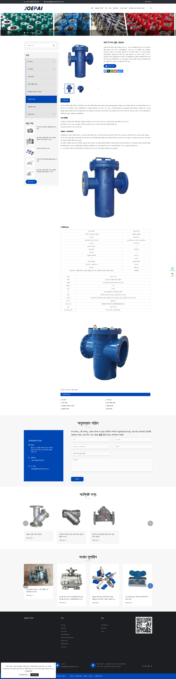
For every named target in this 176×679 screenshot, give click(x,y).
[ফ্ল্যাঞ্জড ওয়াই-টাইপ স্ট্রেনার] (38, 516)
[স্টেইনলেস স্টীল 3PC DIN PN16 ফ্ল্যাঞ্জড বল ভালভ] (30, 163)
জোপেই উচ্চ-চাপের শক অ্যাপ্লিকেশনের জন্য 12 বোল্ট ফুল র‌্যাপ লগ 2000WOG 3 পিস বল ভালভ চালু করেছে (38, 598)
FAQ (102, 631)
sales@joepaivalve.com (55, 2)
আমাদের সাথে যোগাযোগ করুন (136, 8)
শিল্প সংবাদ (103, 628)
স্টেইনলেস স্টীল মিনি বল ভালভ (43, 148)
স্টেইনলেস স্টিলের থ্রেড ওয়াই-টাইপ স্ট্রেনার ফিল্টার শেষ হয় (71, 535)
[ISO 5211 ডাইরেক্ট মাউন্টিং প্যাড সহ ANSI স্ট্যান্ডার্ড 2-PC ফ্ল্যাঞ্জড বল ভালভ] (30, 141)
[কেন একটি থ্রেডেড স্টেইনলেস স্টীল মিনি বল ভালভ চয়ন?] (104, 578)
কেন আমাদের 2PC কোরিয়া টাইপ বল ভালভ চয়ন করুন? (136, 598)
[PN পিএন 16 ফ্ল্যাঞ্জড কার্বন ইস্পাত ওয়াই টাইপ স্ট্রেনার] (104, 516)
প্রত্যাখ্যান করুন (23, 675)
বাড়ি (92, 8)
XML (90, 676)
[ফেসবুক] (142, 666)
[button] (25, 523)
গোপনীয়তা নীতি (97, 676)
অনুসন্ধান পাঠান (111, 66)
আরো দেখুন (30, 182)
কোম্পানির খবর (104, 625)
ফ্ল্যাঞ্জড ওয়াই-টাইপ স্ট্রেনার (33, 534)
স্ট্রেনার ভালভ (38, 33)
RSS (85, 676)
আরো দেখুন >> (30, 538)
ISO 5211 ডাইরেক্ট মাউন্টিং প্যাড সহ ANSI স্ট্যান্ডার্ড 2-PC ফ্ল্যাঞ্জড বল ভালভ (46, 138)
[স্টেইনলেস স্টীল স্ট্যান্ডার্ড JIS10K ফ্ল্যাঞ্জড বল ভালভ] (30, 131)
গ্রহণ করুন (34, 675)
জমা (77, 479)
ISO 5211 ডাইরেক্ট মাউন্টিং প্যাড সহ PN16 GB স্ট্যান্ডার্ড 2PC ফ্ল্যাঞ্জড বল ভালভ (46, 171)
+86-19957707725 (32, 2)
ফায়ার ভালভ (31, 114)
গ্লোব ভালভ (31, 77)
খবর (110, 8)
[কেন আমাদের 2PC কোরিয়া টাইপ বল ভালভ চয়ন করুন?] (137, 578)
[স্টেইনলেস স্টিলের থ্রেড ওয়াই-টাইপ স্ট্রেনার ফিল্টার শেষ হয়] (71, 516)
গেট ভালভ (30, 69)
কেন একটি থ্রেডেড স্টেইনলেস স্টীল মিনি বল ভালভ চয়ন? (103, 598)
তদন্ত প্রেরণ (123, 8)
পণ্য (106, 8)
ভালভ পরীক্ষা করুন (32, 84)
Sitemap (79, 676)
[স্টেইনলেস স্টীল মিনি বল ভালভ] (30, 152)
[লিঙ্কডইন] (145, 666)
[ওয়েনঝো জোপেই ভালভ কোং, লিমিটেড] (33, 8)
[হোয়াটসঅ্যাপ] (151, 666)
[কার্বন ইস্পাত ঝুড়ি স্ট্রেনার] (69, 88)
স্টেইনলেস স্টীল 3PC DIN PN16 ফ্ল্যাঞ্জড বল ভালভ (47, 160)
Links (71, 676)
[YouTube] (148, 666)
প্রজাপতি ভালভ (32, 107)
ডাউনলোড (115, 8)
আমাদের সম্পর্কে (99, 8)
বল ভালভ (30, 62)
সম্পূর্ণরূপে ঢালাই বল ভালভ (34, 92)
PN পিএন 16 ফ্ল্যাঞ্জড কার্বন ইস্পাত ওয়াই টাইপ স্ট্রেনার (103, 535)
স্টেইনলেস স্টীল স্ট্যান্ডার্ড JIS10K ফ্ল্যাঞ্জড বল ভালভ (46, 128)
